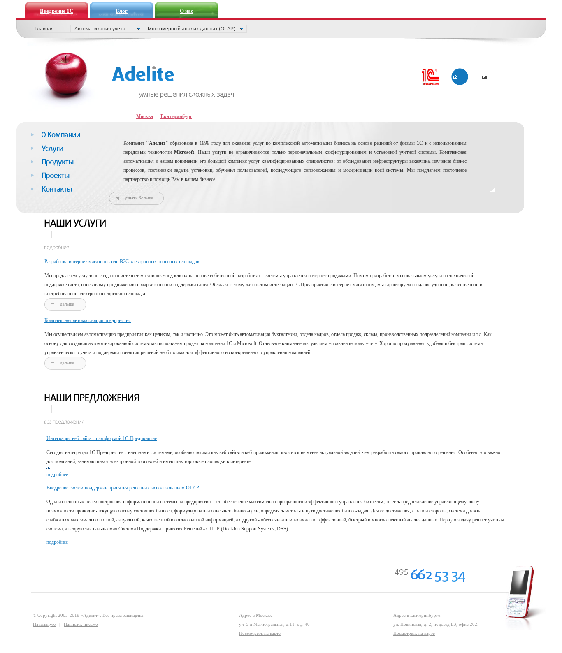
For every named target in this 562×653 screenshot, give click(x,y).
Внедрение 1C (56, 11)
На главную (44, 624)
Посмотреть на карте (260, 633)
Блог (122, 11)
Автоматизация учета (99, 29)
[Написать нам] (489, 77)
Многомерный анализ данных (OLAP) (191, 29)
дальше (67, 303)
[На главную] (64, 82)
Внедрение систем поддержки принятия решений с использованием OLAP (122, 488)
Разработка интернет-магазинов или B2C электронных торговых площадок (122, 261)
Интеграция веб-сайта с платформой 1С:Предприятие (101, 438)
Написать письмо (81, 624)
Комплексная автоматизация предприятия (87, 320)
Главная (44, 29)
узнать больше (139, 197)
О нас (186, 11)
